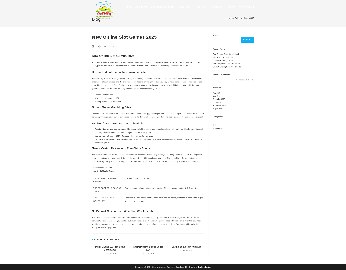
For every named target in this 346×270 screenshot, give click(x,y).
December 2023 (219, 99)
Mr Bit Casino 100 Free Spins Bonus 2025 (110, 248)
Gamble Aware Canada (102, 167)
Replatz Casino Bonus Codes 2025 (148, 248)
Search (216, 35)
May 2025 (216, 96)
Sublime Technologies (200, 267)
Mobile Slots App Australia (223, 57)
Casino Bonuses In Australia (186, 247)
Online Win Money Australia (223, 60)
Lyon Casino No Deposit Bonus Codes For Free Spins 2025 (117, 123)
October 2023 (218, 102)
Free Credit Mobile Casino (103, 171)
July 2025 (216, 93)
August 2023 (218, 109)
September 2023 (219, 106)
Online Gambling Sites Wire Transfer (227, 67)
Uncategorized (218, 128)
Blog (214, 125)
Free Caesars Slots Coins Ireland (226, 54)
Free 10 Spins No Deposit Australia (226, 64)
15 (214, 122)
